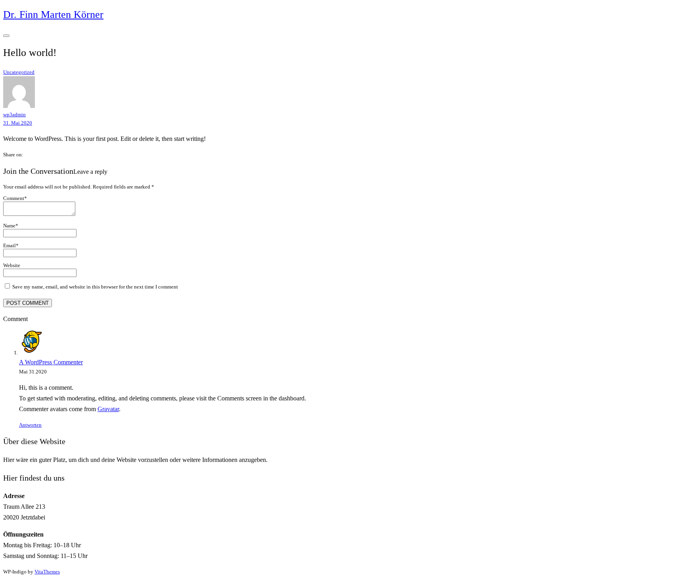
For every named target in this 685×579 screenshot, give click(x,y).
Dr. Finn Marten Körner (53, 14)
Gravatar (108, 409)
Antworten (30, 425)
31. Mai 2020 (17, 123)
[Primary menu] (6, 36)
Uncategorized (18, 72)
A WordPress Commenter (51, 362)
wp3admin (14, 114)
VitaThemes (47, 572)
